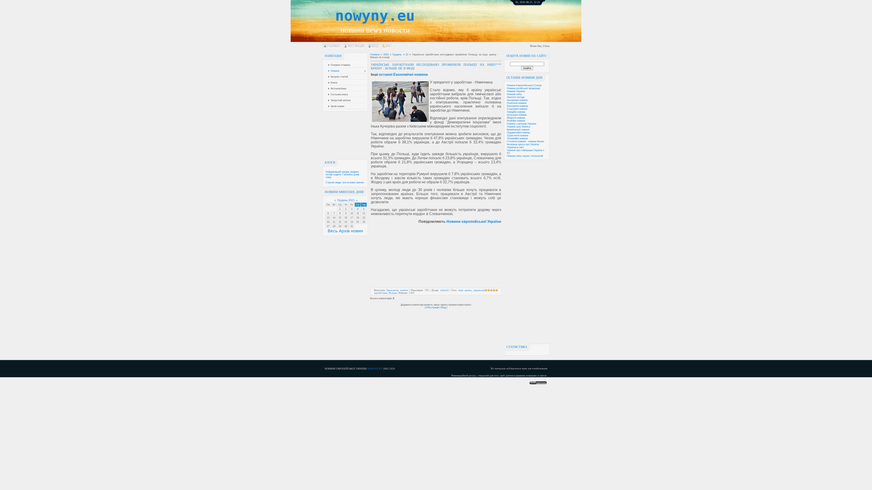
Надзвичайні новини (518, 132)
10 (351, 213)
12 (363, 213)
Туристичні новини (517, 135)
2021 (386, 54)
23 (345, 221)
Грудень (397, 54)
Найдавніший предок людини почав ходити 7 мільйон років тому (342, 174)
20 (328, 221)
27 (328, 226)
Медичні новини (516, 117)
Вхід (375, 46)
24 (351, 221)
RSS (388, 46)
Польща (393, 293)
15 (340, 217)
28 (334, 226)
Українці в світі (515, 147)
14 (334, 217)
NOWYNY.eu (374, 368)
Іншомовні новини (517, 100)
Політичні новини (516, 103)
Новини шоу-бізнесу (518, 126)
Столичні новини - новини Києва (525, 141)
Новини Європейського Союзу (524, 85)
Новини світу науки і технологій (525, 155)
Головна (333, 46)
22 (340, 221)
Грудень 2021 (346, 200)
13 (328, 217)
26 (363, 221)
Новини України (516, 91)
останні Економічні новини (403, 74)
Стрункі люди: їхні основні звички (345, 182)
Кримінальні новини (518, 129)
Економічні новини (517, 106)
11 (358, 213)
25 (357, 221)
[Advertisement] (532, 18)
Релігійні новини (516, 120)
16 (345, 217)
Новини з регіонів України (521, 123)
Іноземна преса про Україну (523, 144)
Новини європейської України (473, 221)
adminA (444, 290)
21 (334, 221)
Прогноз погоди (516, 97)
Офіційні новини (516, 111)
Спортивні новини (517, 109)
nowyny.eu (375, 15)
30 (345, 226)
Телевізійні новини (517, 138)
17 (351, 217)
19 (363, 217)
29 (340, 226)
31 (351, 226)
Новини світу (514, 94)
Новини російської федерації (523, 88)
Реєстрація (356, 46)
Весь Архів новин (345, 230)
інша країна (464, 290)
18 (357, 217)
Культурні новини (517, 114)
